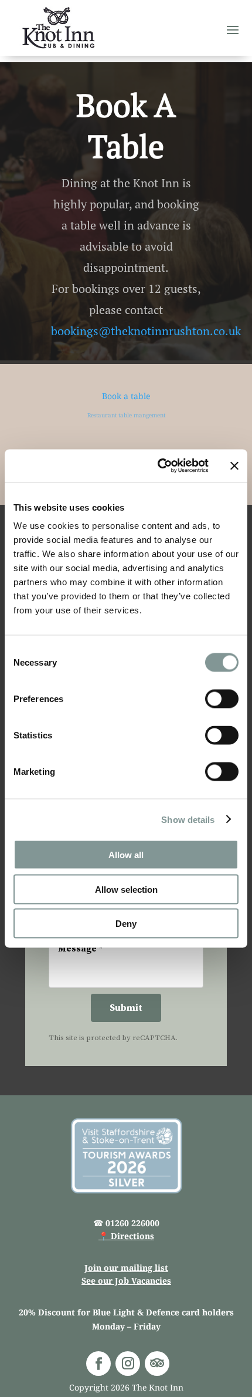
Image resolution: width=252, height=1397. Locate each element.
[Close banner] (234, 465)
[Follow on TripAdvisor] (157, 1363)
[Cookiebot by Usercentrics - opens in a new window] (158, 466)
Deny (126, 924)
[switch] (222, 699)
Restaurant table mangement (126, 415)
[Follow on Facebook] (98, 1363)
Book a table (126, 395)
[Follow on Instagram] (127, 1363)
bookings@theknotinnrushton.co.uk (146, 331)
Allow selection (126, 889)
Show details (187, 819)
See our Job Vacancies (126, 1280)
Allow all (126, 855)
